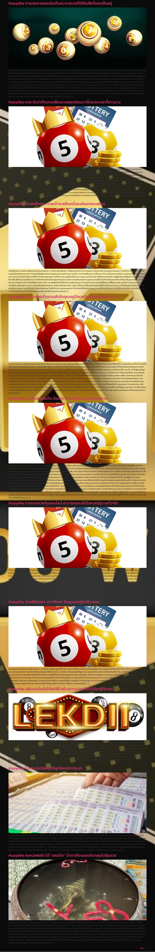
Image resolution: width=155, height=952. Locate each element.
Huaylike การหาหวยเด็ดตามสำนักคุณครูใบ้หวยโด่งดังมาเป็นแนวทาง (63, 297)
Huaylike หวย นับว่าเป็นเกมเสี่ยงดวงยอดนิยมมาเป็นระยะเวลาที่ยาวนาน (64, 102)
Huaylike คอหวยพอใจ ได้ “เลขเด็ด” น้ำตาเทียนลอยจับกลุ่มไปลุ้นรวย (62, 855)
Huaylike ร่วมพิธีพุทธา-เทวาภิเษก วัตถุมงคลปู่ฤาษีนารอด (53, 602)
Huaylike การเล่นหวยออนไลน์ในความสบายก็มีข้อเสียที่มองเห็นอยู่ (60, 3)
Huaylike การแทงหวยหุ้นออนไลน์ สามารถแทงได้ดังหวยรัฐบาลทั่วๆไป (63, 503)
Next (143, 948)
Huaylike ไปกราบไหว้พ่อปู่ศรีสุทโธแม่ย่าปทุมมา (45, 768)
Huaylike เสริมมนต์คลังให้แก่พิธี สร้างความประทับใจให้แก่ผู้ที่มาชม (60, 689)
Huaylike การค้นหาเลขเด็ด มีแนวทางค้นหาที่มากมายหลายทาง (57, 398)
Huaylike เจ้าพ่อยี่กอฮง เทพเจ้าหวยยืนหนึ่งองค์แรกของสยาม (56, 204)
